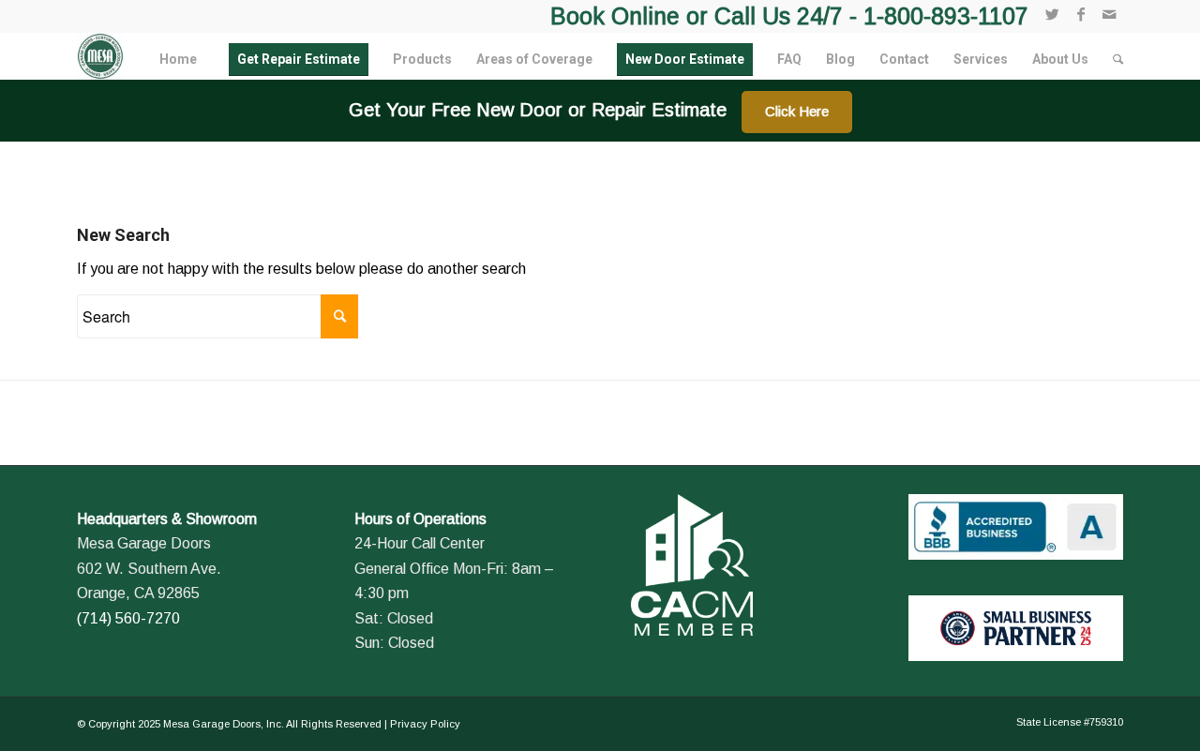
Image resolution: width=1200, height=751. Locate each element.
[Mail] (1109, 14)
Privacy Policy (425, 723)
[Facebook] (1080, 14)
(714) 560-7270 (128, 618)
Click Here (797, 111)
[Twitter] (1052, 14)
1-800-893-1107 (945, 16)
